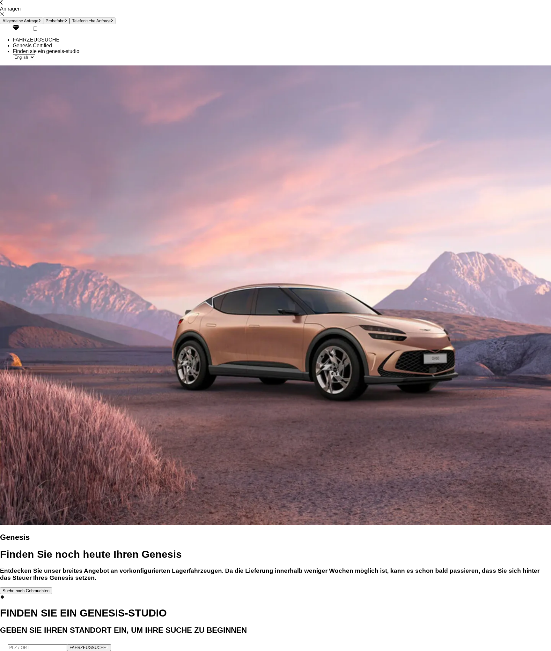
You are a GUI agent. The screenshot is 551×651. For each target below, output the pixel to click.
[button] (2, 597)
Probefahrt (55, 21)
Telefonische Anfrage (91, 21)
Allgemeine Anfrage (20, 21)
